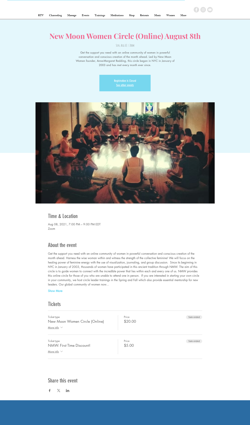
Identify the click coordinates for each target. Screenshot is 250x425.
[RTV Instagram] (203, 9)
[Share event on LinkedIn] (67, 390)
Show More (55, 291)
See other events (125, 85)
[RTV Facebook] (196, 9)
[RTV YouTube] (210, 9)
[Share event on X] (58, 390)
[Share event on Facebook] (49, 390)
